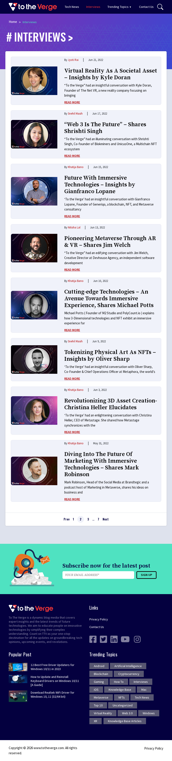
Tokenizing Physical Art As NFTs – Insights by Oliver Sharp (110, 356)
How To (119, 682)
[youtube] (125, 639)
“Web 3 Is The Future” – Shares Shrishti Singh (105, 128)
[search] (160, 7)
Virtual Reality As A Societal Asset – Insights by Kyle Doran (110, 74)
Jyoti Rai (73, 60)
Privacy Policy (98, 619)
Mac (144, 690)
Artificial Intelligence (128, 666)
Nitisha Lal (74, 227)
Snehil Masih (75, 113)
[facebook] (93, 639)
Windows (149, 713)
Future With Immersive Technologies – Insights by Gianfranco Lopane (99, 184)
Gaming (99, 682)
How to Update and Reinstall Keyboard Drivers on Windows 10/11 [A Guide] (55, 681)
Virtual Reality (103, 713)
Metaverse (101, 697)
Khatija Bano (76, 167)
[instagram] (137, 639)
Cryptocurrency (128, 674)
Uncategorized (123, 705)
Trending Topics (118, 7)
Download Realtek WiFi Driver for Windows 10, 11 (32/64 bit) (52, 694)
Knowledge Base (120, 690)
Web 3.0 (127, 713)
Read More (72, 102)
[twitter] (103, 639)
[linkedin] (114, 639)
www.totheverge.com (49, 748)
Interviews (93, 7)
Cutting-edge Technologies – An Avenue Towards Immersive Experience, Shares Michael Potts (109, 298)
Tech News (72, 7)
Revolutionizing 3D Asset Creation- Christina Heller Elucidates (110, 404)
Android (99, 666)
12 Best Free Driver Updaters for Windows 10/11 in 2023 (52, 667)
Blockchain (101, 674)
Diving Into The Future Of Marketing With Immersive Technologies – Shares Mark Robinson (101, 464)
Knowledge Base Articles (125, 721)
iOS (96, 690)
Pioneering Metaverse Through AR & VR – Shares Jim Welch (110, 242)
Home (13, 22)
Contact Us (146, 7)
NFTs (121, 697)
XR (95, 721)
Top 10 (98, 705)
